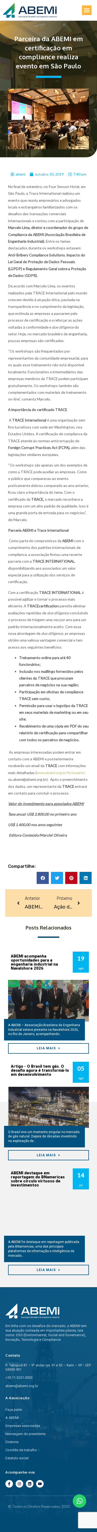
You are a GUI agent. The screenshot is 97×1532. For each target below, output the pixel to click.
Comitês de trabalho (21, 1450)
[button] (87, 10)
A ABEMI (12, 1418)
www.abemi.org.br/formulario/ (61, 772)
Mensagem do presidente (25, 1434)
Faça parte (13, 1410)
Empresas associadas (22, 1426)
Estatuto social (17, 1458)
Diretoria (12, 1442)
